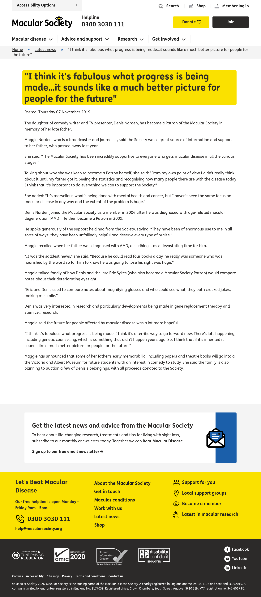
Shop (201, 6)
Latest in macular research (210, 514)
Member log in (235, 6)
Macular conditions (114, 500)
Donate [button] (189, 22)
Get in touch (107, 491)
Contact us (116, 576)
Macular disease (29, 39)
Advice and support (81, 39)
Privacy (67, 576)
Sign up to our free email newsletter (66, 451)
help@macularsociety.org (38, 528)
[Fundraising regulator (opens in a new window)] (28, 554)
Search (172, 6)
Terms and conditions (90, 576)
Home (42, 22)
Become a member (201, 503)
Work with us (108, 508)
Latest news (45, 49)
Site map (53, 576)
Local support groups (204, 493)
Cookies (17, 576)
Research (127, 39)
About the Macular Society (122, 483)
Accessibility (35, 576)
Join (230, 22)
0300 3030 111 (103, 24)
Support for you (198, 482)
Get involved (165, 39)
